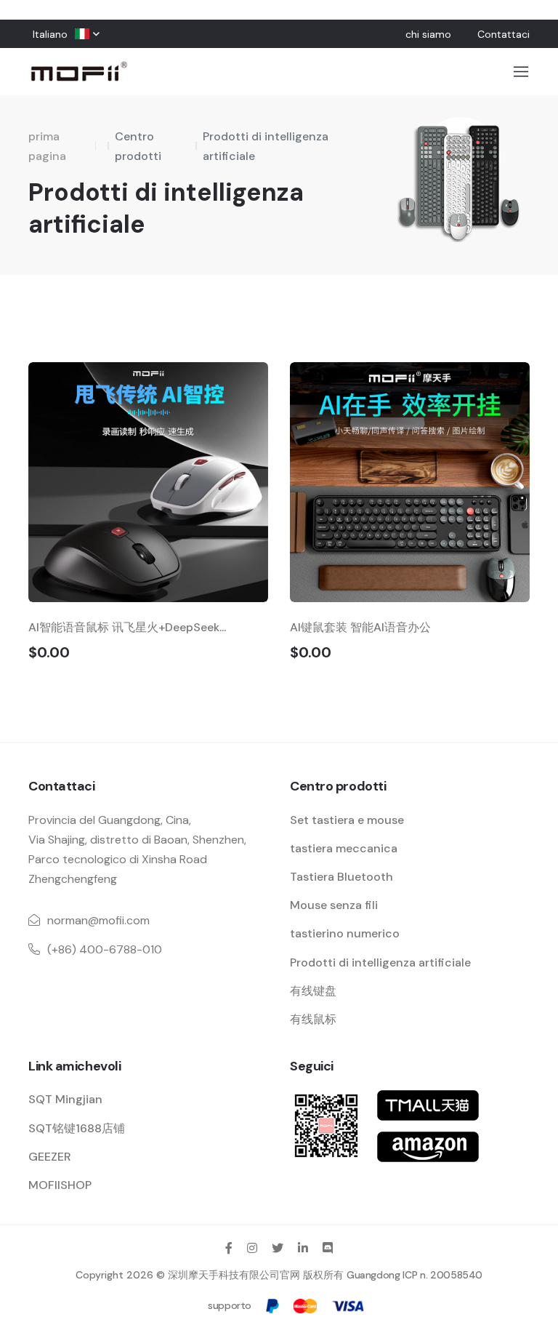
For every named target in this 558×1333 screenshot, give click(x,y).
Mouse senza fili (334, 905)
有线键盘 (313, 990)
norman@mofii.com (98, 920)
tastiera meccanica (343, 848)
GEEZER (49, 1156)
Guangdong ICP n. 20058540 (414, 1274)
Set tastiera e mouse (347, 820)
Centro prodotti (138, 146)
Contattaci (503, 34)
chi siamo (428, 34)
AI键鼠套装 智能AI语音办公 (360, 627)
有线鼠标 (313, 1019)
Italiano (50, 34)
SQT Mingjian (65, 1099)
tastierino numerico (345, 933)
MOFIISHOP (60, 1185)
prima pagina (47, 146)
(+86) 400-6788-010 (104, 949)
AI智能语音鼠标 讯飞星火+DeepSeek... (127, 627)
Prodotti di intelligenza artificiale (265, 146)
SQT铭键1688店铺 (76, 1128)
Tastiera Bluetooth (341, 876)
